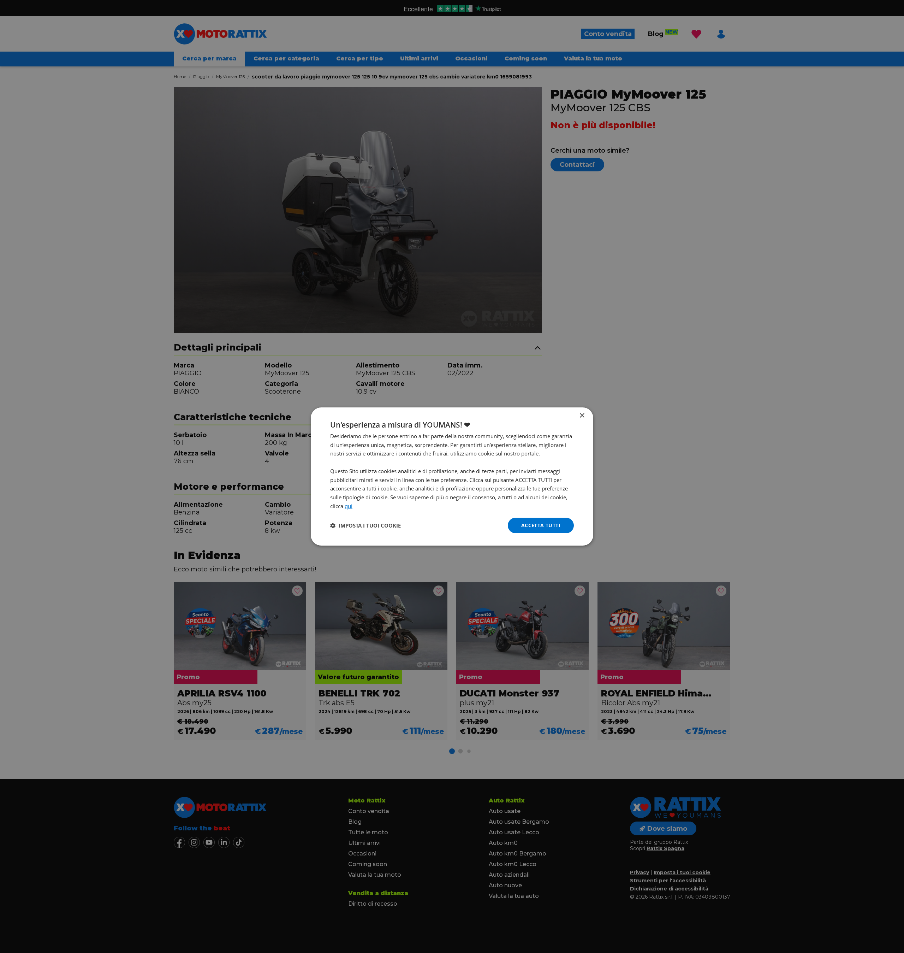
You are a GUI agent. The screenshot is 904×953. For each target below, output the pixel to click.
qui (348, 506)
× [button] (581, 415)
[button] (365, 525)
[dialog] (452, 476)
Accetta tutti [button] (540, 525)
